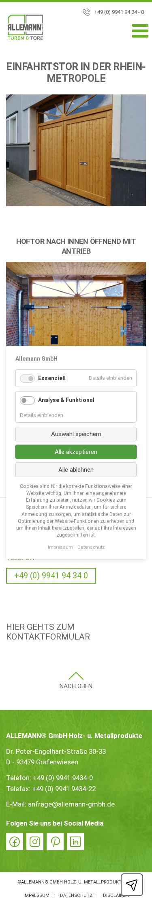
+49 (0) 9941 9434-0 (63, 778)
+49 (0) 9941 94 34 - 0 (119, 12)
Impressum (36, 895)
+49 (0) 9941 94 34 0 (51, 575)
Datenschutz (76, 895)
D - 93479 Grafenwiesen (42, 762)
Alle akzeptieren (76, 452)
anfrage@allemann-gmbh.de (71, 804)
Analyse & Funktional (66, 400)
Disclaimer (116, 895)
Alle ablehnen (76, 469)
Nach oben (76, 686)
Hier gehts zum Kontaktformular (48, 632)
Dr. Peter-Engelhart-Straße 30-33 (56, 751)
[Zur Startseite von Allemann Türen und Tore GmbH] (25, 29)
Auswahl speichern (76, 434)
